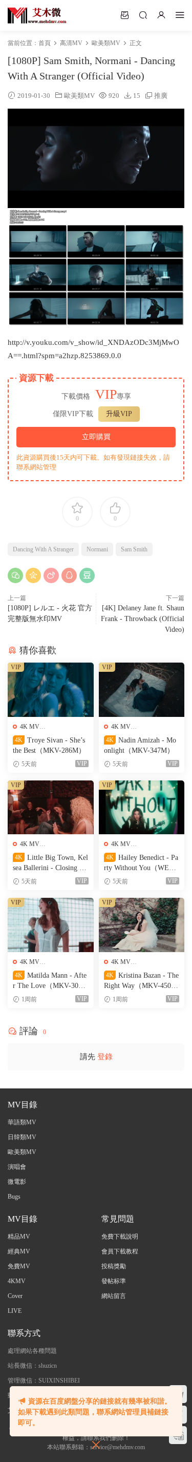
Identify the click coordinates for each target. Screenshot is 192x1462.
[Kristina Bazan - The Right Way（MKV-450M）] (142, 925)
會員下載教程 (119, 1251)
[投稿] (124, 15)
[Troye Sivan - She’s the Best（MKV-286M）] (51, 690)
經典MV (19, 1251)
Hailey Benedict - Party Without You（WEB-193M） (141, 863)
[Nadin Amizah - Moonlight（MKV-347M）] (142, 690)
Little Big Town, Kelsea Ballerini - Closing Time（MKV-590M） (50, 863)
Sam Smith (134, 549)
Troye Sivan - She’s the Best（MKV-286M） (49, 745)
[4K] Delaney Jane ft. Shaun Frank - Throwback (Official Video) (142, 618)
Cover (15, 1296)
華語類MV (22, 1122)
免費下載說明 (119, 1236)
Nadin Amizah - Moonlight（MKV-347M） (140, 745)
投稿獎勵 (113, 1266)
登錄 (105, 1057)
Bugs (14, 1196)
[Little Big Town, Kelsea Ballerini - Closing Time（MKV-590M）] (51, 807)
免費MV (19, 1266)
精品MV (19, 1236)
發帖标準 (113, 1281)
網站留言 (113, 1296)
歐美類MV (79, 95)
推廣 (160, 95)
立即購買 (96, 437)
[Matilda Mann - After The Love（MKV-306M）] (51, 925)
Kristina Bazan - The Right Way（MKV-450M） (141, 981)
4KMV (17, 1281)
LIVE (15, 1310)
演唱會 (17, 1166)
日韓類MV (22, 1137)
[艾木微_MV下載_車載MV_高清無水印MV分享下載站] (37, 15)
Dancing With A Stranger (43, 549)
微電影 (17, 1181)
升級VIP (119, 414)
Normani (97, 549)
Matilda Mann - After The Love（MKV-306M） (50, 981)
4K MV (29, 726)
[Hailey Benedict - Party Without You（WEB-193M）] (142, 807)
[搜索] (142, 15)
